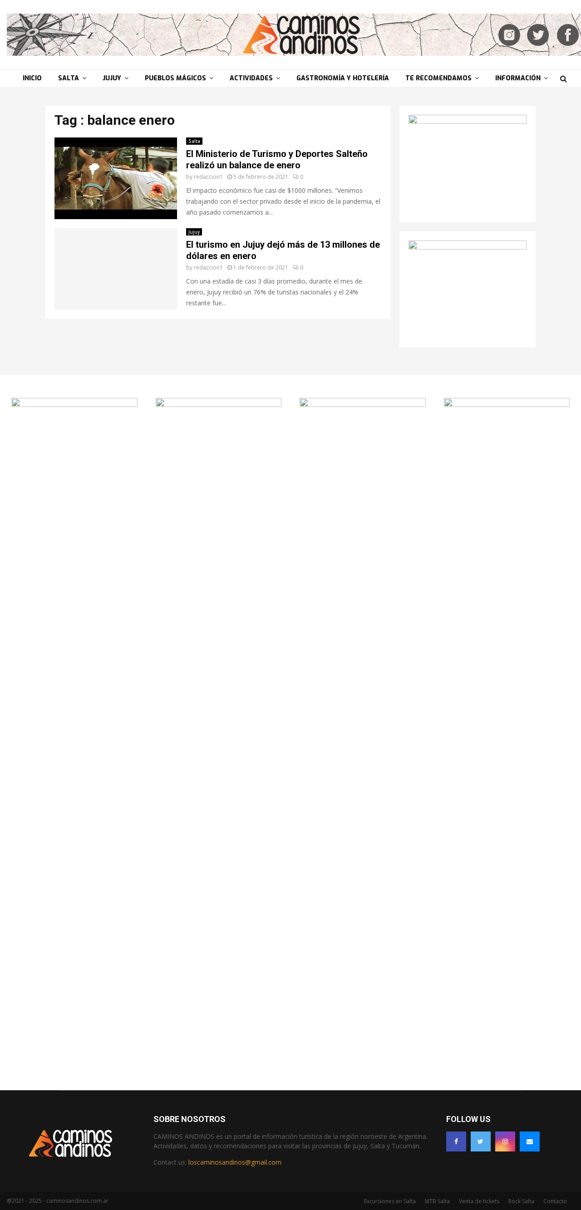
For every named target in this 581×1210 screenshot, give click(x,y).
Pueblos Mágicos (175, 78)
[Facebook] (456, 1141)
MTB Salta (437, 1201)
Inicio (32, 78)
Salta (68, 78)
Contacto (555, 1201)
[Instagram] (505, 1141)
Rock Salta (521, 1201)
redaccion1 (208, 177)
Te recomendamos (438, 78)
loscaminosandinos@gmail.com (234, 1162)
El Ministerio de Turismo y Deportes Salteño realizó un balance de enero (277, 159)
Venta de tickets (479, 1201)
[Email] (530, 1141)
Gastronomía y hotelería (342, 78)
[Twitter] (481, 1141)
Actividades (251, 78)
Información (518, 78)
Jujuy (112, 78)
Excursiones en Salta (390, 1201)
